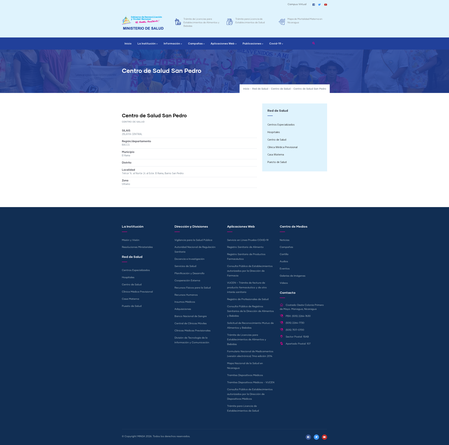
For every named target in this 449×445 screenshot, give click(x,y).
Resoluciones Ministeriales (137, 247)
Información (172, 43)
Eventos (285, 268)
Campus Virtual (297, 4)
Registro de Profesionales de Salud (248, 299)
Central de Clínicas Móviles (191, 323)
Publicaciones (252, 43)
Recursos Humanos (186, 295)
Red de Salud (260, 89)
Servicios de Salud (185, 266)
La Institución (147, 43)
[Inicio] (143, 23)
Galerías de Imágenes (292, 276)
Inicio (128, 43)
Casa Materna (275, 154)
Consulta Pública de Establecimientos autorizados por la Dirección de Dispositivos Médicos (250, 394)
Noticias (284, 240)
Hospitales (273, 132)
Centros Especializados (281, 125)
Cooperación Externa (187, 280)
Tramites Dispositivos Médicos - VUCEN (250, 382)
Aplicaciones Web (222, 43)
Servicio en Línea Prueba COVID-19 (248, 240)
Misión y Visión (130, 240)
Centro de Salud (281, 89)
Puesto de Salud (277, 162)
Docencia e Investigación (190, 259)
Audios (284, 261)
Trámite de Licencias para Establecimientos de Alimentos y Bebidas (201, 22)
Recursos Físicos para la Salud (193, 288)
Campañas (195, 43)
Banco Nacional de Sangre (191, 316)
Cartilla (284, 254)
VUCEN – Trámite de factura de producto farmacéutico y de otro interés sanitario (247, 288)
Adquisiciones (183, 309)
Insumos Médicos (185, 302)
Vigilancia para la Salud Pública (193, 240)
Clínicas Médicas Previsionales (192, 330)
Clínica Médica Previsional (282, 147)
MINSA (141, 436)
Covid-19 (275, 43)
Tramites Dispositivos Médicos (245, 375)
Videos (284, 283)
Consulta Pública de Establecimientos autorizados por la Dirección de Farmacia (250, 271)
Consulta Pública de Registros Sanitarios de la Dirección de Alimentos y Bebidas (250, 311)
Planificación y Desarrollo (190, 273)
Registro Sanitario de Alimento (245, 247)
